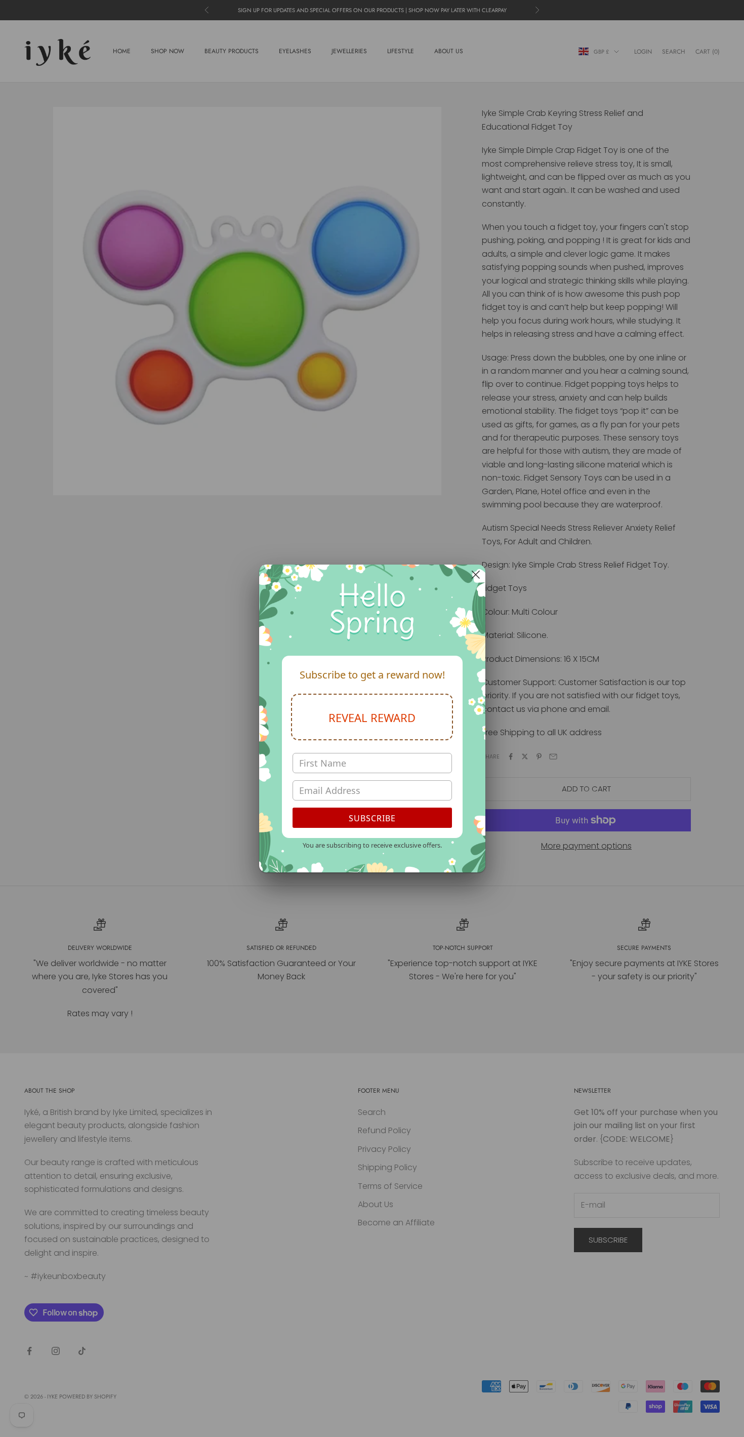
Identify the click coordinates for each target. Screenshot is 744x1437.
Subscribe (372, 818)
